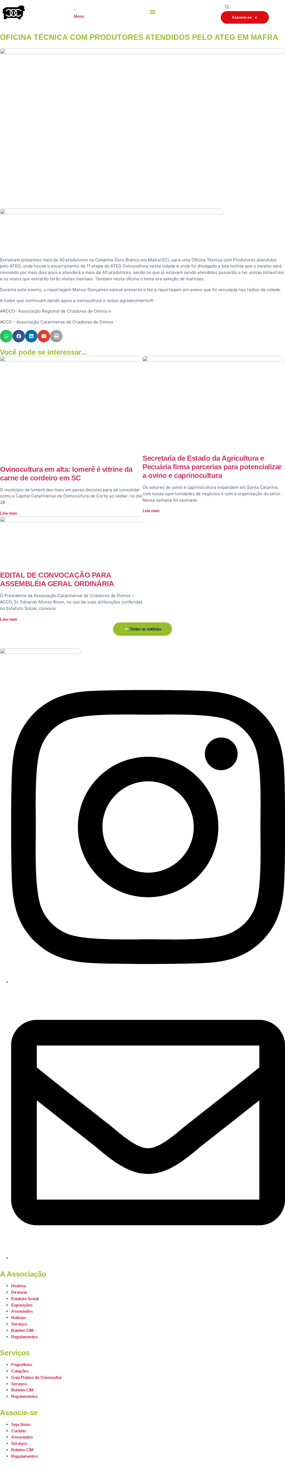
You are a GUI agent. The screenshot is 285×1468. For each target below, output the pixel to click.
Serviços (19, 1324)
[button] (152, 11)
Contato (18, 1430)
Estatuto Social (25, 1298)
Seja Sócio (20, 1424)
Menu (79, 16)
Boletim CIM (22, 1330)
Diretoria (19, 1292)
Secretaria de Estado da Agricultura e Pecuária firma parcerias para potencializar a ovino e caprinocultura (212, 466)
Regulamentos (24, 1336)
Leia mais (8, 513)
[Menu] (75, 9)
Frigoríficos (21, 1364)
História (18, 1285)
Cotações (19, 1371)
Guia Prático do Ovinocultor (36, 1377)
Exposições (21, 1305)
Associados (22, 1311)
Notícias (18, 1317)
